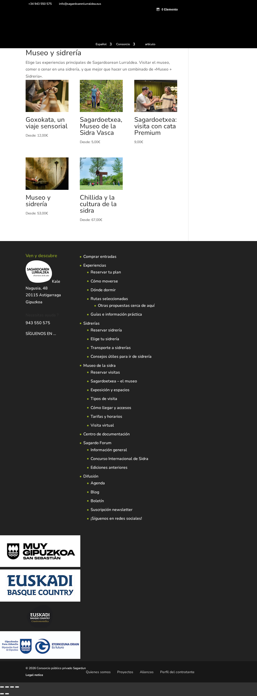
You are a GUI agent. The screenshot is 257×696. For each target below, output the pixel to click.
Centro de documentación (106, 434)
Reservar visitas (105, 372)
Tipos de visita (104, 398)
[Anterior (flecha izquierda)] (2, 693)
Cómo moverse (104, 281)
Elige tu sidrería (105, 339)
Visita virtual (102, 425)
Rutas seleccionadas (109, 299)
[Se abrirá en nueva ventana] (56, 333)
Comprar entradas (99, 256)
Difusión (90, 476)
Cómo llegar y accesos (111, 408)
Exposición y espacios (110, 390)
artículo (150, 44)
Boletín (97, 501)
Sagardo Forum (97, 443)
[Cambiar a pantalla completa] (7, 687)
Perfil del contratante (177, 672)
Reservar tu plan (106, 272)
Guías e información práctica (116, 314)
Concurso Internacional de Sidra (119, 458)
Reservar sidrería (106, 330)
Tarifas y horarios (106, 416)
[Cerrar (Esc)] (17, 687)
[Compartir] (12, 687)
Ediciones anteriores (109, 467)
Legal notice (34, 675)
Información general (109, 450)
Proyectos (125, 672)
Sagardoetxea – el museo (114, 381)
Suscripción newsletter (112, 509)
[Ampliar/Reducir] (2, 687)
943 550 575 (38, 323)
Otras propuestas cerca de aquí (126, 305)
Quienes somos (98, 672)
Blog (95, 492)
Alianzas (147, 672)
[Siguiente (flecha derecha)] (7, 693)
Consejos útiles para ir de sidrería (121, 356)
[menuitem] (104, 45)
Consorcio (123, 44)
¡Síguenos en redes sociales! (116, 518)
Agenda (98, 483)
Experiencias (94, 265)
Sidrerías (91, 323)
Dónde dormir (103, 290)
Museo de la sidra (99, 365)
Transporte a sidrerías (111, 348)
